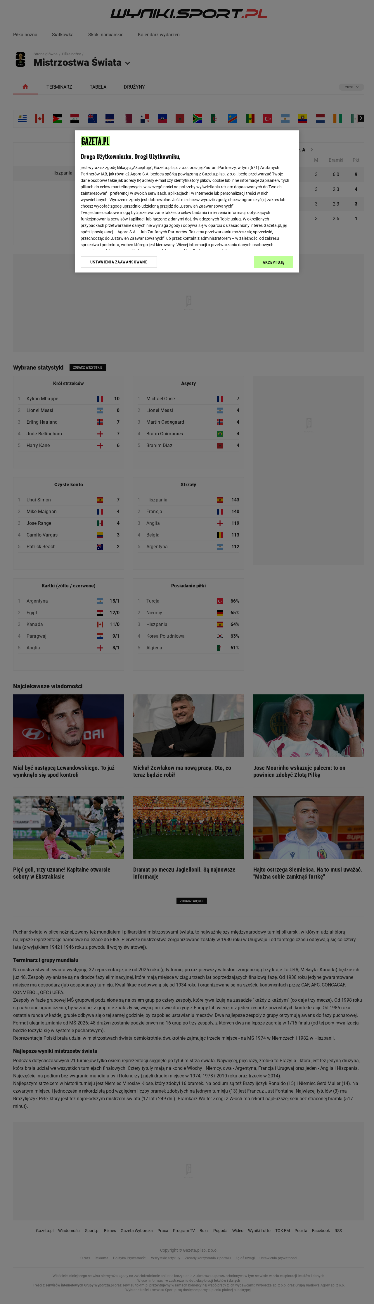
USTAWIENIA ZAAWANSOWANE (118, 262)
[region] (187, 201)
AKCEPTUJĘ (274, 262)
